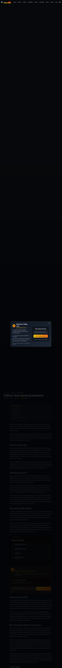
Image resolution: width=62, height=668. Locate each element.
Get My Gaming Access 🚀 (40, 336)
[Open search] (60, 2)
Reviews (19, 2)
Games (51, 2)
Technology (41, 2)
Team (56, 2)
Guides (35, 2)
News (15, 2)
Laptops (24, 2)
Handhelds (30, 2)
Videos (47, 2)
